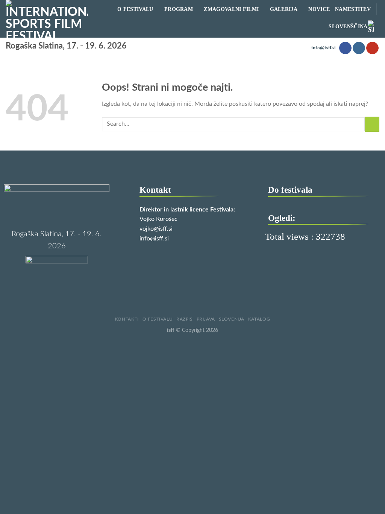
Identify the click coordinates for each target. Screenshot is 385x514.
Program (178, 9)
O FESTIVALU (135, 9)
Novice (319, 9)
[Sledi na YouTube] (372, 48)
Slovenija (232, 319)
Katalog (259, 319)
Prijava (206, 319)
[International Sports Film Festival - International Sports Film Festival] (47, 19)
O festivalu (157, 319)
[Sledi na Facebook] (345, 48)
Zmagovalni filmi (231, 9)
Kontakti (127, 319)
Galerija (283, 9)
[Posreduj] (372, 124)
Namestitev (353, 9)
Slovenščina (348, 26)
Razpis (184, 319)
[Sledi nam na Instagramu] (359, 48)
